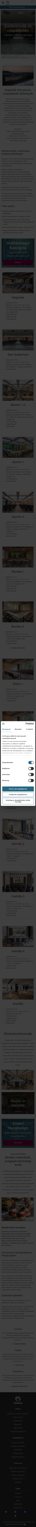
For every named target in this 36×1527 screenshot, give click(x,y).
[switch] (31, 768)
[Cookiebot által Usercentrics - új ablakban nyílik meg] (25, 724)
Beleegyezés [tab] (6, 729)
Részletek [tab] (18, 729)
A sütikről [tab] (29, 729)
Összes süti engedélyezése (18, 789)
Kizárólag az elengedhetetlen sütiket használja (18, 801)
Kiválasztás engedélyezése (18, 794)
